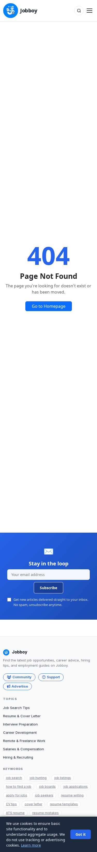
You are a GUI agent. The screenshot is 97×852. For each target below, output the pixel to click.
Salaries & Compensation (23, 749)
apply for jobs (16, 795)
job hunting (38, 778)
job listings (62, 778)
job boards (47, 786)
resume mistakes (45, 813)
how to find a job (18, 786)
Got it (81, 834)
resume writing (72, 795)
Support (53, 677)
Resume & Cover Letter (22, 716)
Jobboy (28, 10)
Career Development (20, 732)
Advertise (20, 686)
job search (14, 778)
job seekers (44, 795)
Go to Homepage (48, 306)
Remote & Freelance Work (24, 741)
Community (22, 677)
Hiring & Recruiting (18, 757)
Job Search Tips (16, 708)
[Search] (79, 10)
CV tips (11, 804)
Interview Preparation (20, 724)
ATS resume (15, 813)
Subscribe (48, 587)
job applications (75, 786)
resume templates (64, 804)
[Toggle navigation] (89, 10)
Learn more (31, 845)
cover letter (33, 804)
